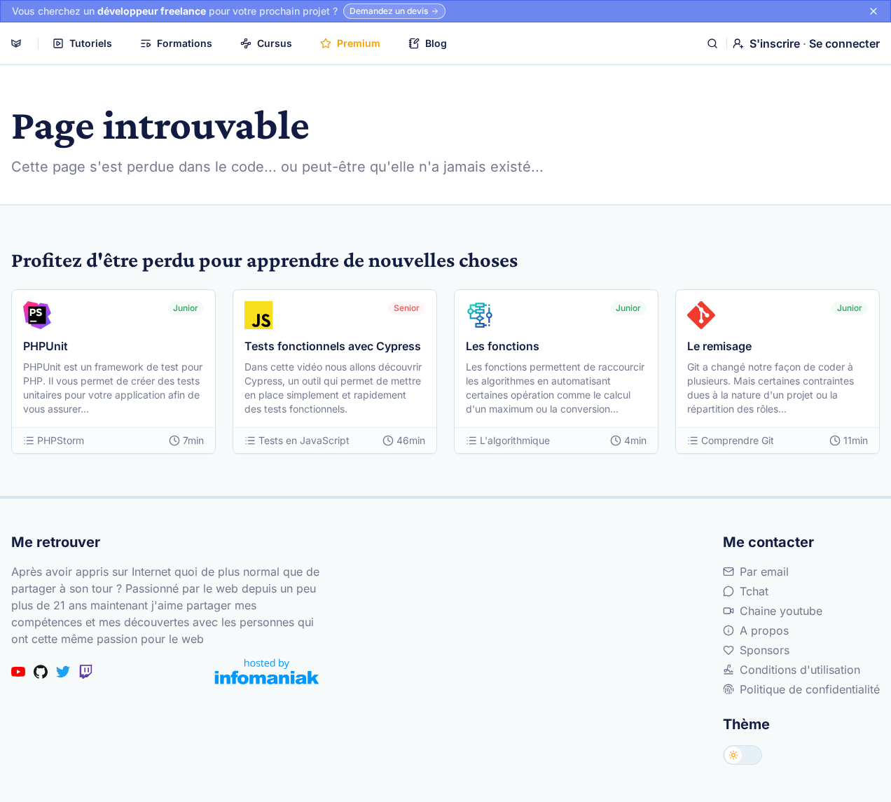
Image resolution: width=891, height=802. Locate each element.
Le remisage (719, 346)
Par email (764, 572)
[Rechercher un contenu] (712, 43)
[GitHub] (41, 672)
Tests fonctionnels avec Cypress (332, 346)
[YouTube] (18, 672)
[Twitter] (63, 672)
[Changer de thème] (742, 755)
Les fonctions (502, 346)
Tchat (754, 591)
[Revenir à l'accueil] (16, 43)
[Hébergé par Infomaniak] (266, 671)
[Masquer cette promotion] (873, 11)
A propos (764, 630)
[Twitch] (85, 672)
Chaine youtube (781, 611)
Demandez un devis (389, 11)
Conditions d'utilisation (800, 670)
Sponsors (764, 650)
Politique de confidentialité (810, 689)
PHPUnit (45, 346)
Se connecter (844, 43)
